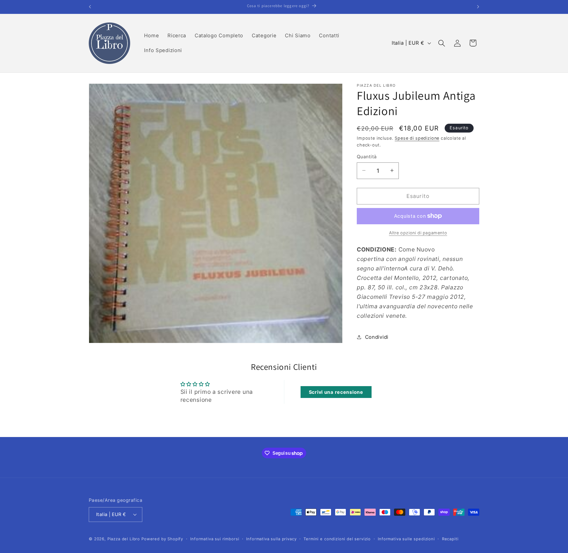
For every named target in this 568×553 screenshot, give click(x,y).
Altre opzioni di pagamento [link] (418, 232)
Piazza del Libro (123, 538)
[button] (441, 43)
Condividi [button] (376, 337)
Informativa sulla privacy (271, 538)
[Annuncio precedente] (89, 7)
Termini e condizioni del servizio (337, 538)
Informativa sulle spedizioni (406, 538)
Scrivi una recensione (336, 392)
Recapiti (450, 538)
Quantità (367, 156)
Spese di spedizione (417, 137)
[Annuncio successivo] (478, 7)
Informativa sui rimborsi (214, 538)
